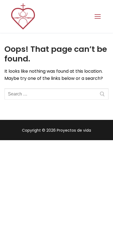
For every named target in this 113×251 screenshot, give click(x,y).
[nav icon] (97, 16)
